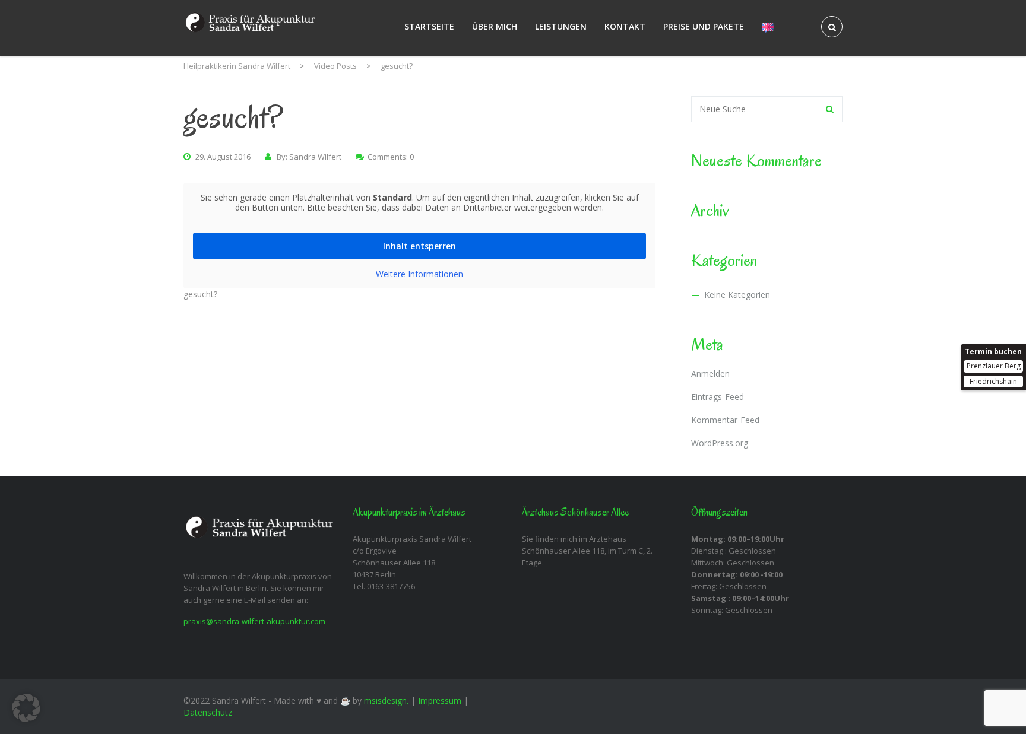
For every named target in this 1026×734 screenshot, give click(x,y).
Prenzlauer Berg (994, 366)
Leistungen (561, 26)
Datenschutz (207, 712)
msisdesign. (386, 700)
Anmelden (710, 373)
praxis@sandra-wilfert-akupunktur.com (254, 621)
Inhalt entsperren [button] (419, 246)
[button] (26, 708)
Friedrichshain (993, 381)
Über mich (494, 26)
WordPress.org (719, 443)
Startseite (429, 26)
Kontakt (624, 26)
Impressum (439, 700)
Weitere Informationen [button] (419, 274)
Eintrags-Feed (717, 396)
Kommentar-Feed (725, 419)
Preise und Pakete (703, 26)
